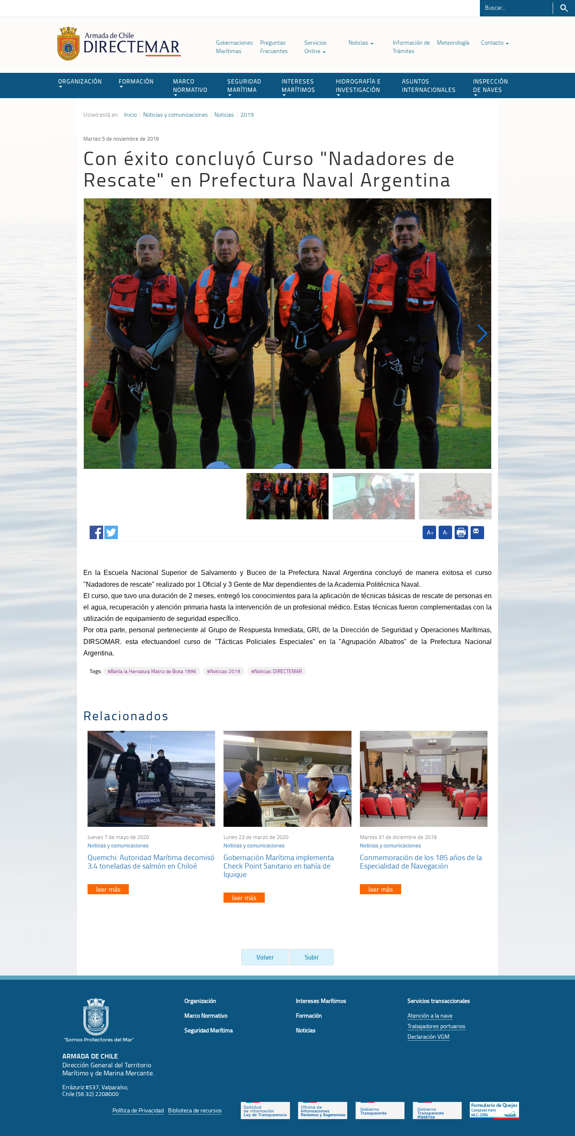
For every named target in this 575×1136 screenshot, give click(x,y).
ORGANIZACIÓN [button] (80, 81)
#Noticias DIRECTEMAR (276, 671)
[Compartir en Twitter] (111, 531)
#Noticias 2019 (223, 671)
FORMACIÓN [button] (136, 81)
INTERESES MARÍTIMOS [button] (298, 85)
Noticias (359, 42)
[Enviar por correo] (477, 533)
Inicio (130, 114)
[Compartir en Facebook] (96, 531)
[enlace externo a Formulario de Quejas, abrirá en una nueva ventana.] (494, 1109)
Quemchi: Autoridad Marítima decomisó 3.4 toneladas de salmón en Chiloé (151, 861)
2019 (247, 114)
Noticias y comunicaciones (175, 114)
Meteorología (453, 42)
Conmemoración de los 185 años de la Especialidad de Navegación (421, 861)
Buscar (564, 8)
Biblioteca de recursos (195, 1110)
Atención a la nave (430, 1015)
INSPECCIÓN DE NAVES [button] (490, 85)
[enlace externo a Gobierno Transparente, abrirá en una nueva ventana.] (380, 1109)
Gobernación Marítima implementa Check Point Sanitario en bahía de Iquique (279, 865)
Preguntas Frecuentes (274, 46)
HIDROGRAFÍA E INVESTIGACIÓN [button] (358, 85)
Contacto (493, 42)
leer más (108, 889)
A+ (430, 532)
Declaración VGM (428, 1036)
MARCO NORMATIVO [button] (190, 85)
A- (445, 532)
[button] (481, 333)
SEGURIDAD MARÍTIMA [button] (244, 85)
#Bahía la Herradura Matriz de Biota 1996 (152, 671)
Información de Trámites (411, 46)
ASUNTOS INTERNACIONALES (429, 85)
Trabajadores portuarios (436, 1026)
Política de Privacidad (138, 1110)
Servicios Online (315, 46)
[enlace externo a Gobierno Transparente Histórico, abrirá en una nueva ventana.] (437, 1109)
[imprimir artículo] (461, 532)
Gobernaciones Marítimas (234, 46)
